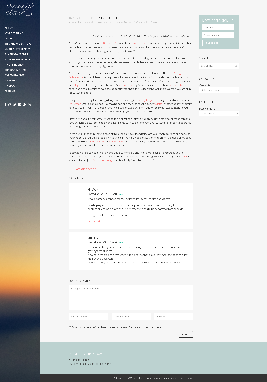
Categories (205, 85)
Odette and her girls (103, 160)
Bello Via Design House (182, 377)
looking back (138, 43)
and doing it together (145, 100)
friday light (77, 22)
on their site (176, 85)
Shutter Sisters (117, 141)
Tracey (127, 22)
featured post (126, 85)
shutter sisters (112, 22)
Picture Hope (97, 141)
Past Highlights (207, 108)
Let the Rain (94, 221)
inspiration (90, 22)
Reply (121, 194)
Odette (158, 104)
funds (184, 156)
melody (93, 189)
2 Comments (141, 22)
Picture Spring (110, 43)
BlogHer (78, 85)
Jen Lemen (75, 104)
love (100, 22)
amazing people (86, 169)
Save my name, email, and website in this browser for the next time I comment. (116, 327)
